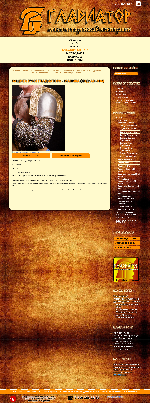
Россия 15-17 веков (126, 166)
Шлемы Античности (128, 135)
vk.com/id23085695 (125, 317)
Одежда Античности (128, 126)
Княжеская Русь (125, 163)
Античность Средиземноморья (126, 122)
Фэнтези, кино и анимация (125, 202)
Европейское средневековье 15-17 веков (127, 181)
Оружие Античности (128, 153)
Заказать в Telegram (71, 155)
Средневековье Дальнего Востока (126, 197)
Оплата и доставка (126, 238)
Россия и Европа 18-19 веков (127, 170)
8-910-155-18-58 (123, 3)
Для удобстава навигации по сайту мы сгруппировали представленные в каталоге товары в (127, 369)
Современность (125, 206)
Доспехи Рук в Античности (126, 144)
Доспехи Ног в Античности (126, 149)
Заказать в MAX (31, 155)
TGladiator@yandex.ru (126, 312)
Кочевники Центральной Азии (128, 187)
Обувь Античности (128, 129)
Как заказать (123, 247)
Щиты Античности (128, 156)
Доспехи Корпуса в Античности (128, 139)
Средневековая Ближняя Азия (129, 192)
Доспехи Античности (129, 132)
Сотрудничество (125, 243)
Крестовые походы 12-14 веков (129, 175)
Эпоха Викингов (125, 160)
